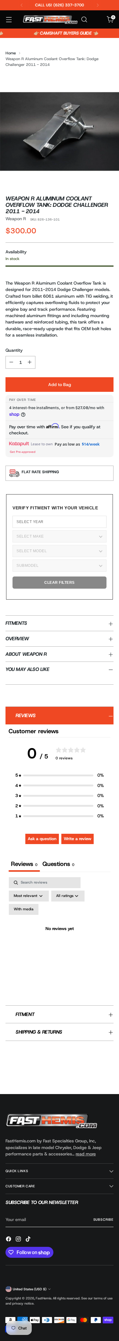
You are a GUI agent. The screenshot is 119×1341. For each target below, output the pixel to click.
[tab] (58, 864)
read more (86, 1154)
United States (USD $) (29, 1289)
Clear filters (59, 582)
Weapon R (15, 218)
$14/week (90, 444)
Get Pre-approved (22, 452)
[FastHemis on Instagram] (19, 1240)
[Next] (97, 5)
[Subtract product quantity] (11, 362)
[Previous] (21, 5)
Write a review (77, 838)
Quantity (14, 350)
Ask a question (42, 838)
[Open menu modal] (8, 19)
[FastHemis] (50, 20)
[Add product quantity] (29, 362)
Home (10, 53)
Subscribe (103, 1219)
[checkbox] (23, 909)
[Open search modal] (84, 19)
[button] (59, 775)
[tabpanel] (59, 936)
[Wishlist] (97, 19)
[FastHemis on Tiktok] (28, 1240)
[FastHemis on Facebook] (9, 1240)
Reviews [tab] (24, 864)
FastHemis (43, 1298)
